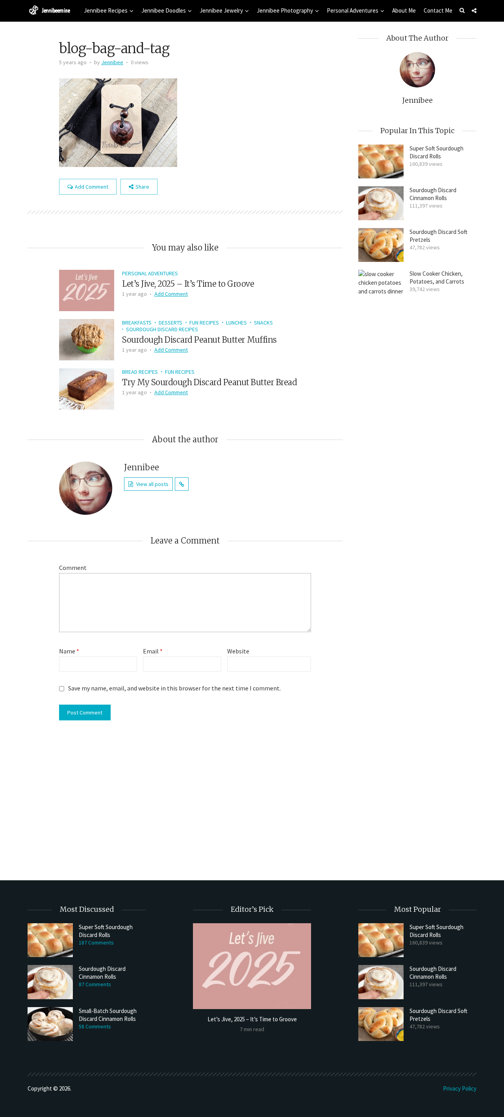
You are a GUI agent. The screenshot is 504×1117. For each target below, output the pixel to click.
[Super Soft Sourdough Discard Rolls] (381, 161)
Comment (73, 567)
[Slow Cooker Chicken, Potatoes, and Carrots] (381, 565)
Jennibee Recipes (106, 10)
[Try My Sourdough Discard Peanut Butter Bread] (86, 388)
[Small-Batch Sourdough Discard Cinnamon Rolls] (50, 1024)
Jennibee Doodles (163, 10)
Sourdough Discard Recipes (162, 329)
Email (153, 651)
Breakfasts (137, 322)
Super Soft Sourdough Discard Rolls (436, 152)
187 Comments (96, 942)
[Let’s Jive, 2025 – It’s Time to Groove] (86, 289)
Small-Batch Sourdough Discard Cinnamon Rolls (108, 1014)
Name (69, 651)
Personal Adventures (352, 10)
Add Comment (91, 186)
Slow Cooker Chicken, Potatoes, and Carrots (437, 277)
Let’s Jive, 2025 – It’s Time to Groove (188, 284)
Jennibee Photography (285, 10)
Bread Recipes (140, 371)
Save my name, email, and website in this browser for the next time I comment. (174, 688)
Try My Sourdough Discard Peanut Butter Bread (209, 382)
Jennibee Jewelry (221, 10)
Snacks (263, 322)
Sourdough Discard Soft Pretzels (438, 235)
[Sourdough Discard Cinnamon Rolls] (381, 203)
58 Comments (95, 1026)
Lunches (236, 322)
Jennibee (112, 62)
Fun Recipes (204, 322)
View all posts (152, 484)
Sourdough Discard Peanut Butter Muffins (199, 340)
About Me (404, 10)
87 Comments (95, 984)
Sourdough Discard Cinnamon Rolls (433, 194)
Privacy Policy (459, 1088)
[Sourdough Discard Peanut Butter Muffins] (86, 339)
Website (238, 651)
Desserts (170, 322)
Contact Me (438, 10)
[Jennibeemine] (49, 9)
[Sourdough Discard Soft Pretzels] (381, 245)
